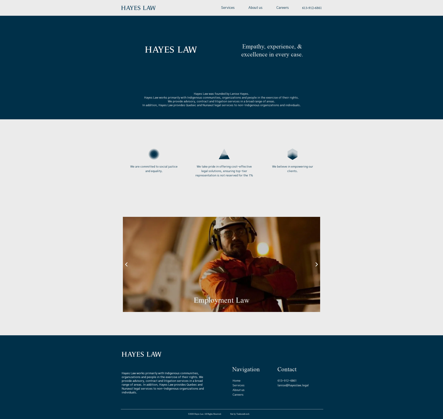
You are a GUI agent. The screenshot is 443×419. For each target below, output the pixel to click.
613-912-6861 (287, 380)
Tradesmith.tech (242, 414)
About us (255, 8)
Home (237, 380)
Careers (282, 8)
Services (228, 8)
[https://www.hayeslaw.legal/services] (221, 264)
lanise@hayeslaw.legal (293, 385)
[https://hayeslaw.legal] (138, 8)
